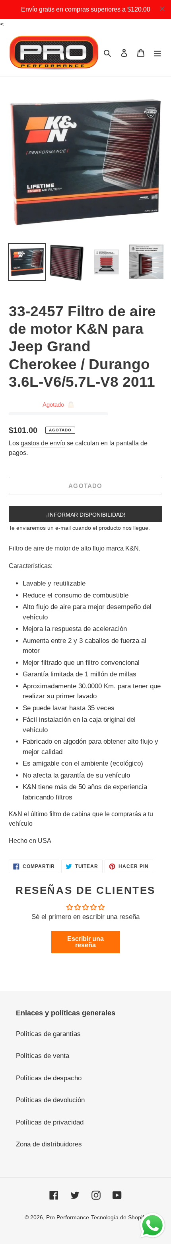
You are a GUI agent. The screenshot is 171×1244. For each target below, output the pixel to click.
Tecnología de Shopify (119, 1217)
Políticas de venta (42, 1056)
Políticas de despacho (49, 1078)
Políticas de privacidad (50, 1122)
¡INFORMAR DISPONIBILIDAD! (85, 514)
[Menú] (157, 53)
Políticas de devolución (50, 1100)
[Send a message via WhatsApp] (152, 1225)
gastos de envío (43, 443)
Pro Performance (67, 1217)
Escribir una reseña (85, 941)
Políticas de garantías (48, 1034)
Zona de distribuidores (49, 1144)
